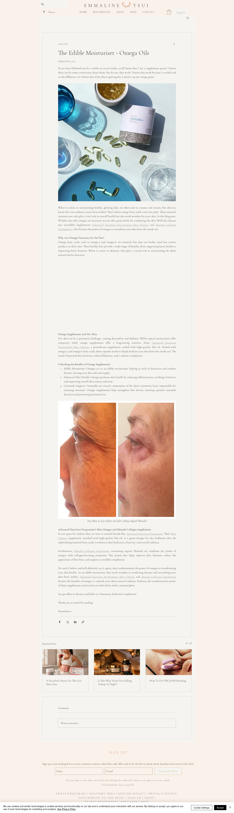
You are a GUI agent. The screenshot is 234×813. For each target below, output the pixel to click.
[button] (101, 12)
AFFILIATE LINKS (134, 802)
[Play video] (117, 294)
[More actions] (174, 44)
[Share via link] (83, 621)
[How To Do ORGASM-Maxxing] (169, 662)
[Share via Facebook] (59, 621)
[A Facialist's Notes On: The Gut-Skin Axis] (65, 662)
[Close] (230, 807)
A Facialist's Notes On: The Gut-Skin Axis (64, 682)
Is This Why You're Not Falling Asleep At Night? (115, 682)
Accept (220, 807)
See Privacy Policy (66, 809)
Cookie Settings (201, 807)
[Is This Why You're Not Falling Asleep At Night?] (117, 662)
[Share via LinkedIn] (75, 621)
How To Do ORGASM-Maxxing (167, 680)
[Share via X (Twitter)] (67, 621)
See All (188, 643)
